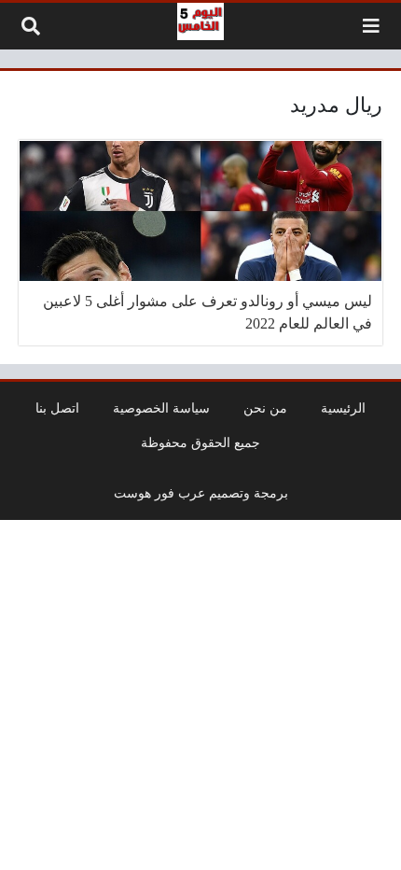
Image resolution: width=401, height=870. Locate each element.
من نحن (265, 407)
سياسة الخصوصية (161, 407)
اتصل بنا (57, 407)
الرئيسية (343, 407)
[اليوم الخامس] (200, 21)
